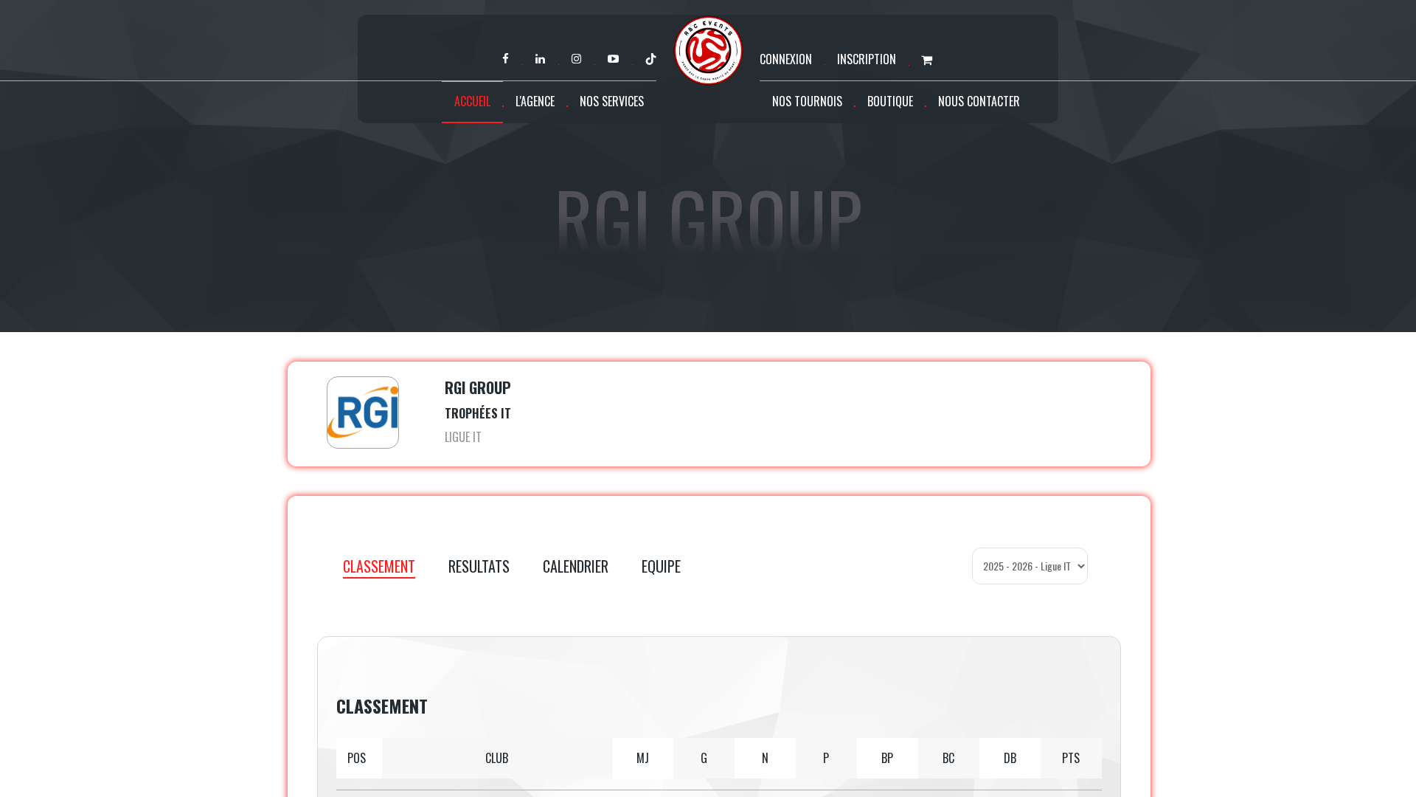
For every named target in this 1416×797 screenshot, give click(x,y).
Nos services (612, 101)
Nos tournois (807, 101)
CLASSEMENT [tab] (379, 566)
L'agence (535, 101)
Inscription (866, 59)
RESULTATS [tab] (479, 566)
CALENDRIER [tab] (575, 566)
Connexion (786, 59)
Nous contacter (979, 101)
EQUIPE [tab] (661, 566)
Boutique (890, 101)
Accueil (472, 101)
